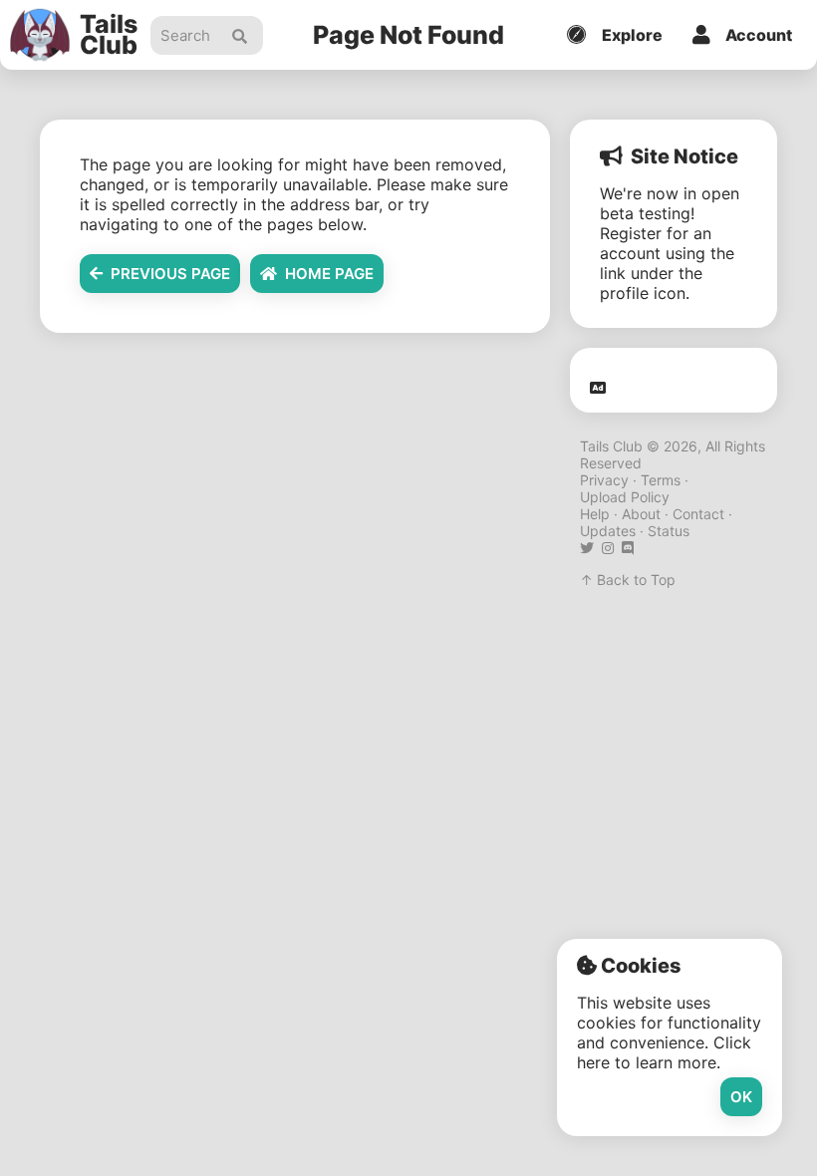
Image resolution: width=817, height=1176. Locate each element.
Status (668, 530)
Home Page (325, 273)
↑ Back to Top (628, 579)
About (641, 513)
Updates (608, 530)
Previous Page (166, 273)
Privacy (604, 479)
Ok (741, 1096)
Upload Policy (625, 496)
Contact (698, 513)
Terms (661, 479)
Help (595, 513)
